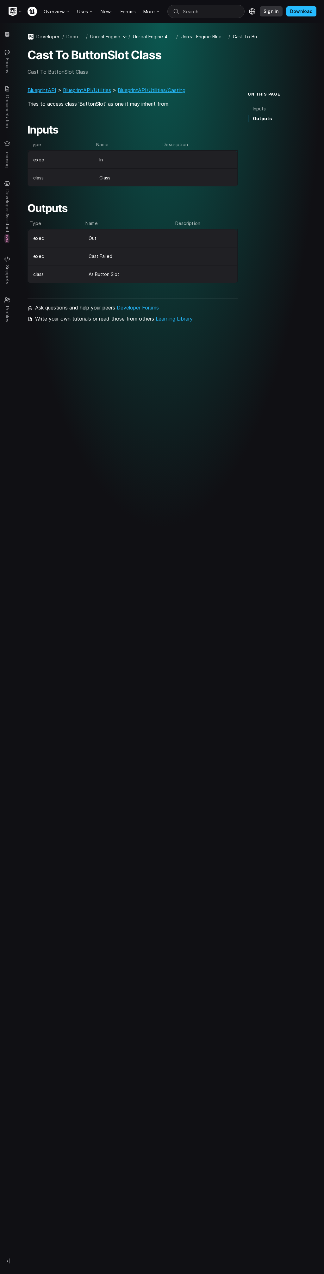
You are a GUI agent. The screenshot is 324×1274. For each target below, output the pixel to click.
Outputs (262, 118)
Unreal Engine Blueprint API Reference (203, 36)
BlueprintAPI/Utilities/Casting (151, 90)
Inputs (259, 108)
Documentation (75, 36)
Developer (48, 36)
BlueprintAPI (42, 90)
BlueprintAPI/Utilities (87, 90)
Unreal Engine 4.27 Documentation (153, 36)
